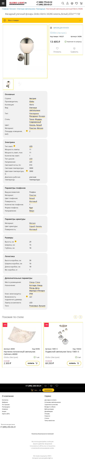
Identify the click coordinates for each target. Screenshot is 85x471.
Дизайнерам (49, 411)
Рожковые (33, 306)
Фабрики (5, 402)
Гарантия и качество (51, 404)
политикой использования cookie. (43, 448)
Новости (47, 416)
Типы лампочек (50, 420)
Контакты (5, 400)
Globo (31, 101)
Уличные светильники (26, 9)
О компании (8, 396)
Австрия (32, 98)
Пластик (32, 128)
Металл (40, 128)
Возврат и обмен (50, 407)
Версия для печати (61, 28)
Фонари (42, 116)
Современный (35, 122)
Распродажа (6, 407)
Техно (31, 119)
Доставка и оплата (50, 400)
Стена (37, 282)
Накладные (40, 9)
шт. (36, 390)
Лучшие (42, 306)
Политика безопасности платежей (42, 434)
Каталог (13, 9)
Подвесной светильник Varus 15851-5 (62, 351)
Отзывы (47, 414)
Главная (5, 9)
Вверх (31, 211)
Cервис (48, 396)
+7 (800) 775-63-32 (44, 2)
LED (30, 146)
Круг (31, 208)
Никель (32, 125)
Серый (32, 226)
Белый (39, 125)
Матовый (33, 201)
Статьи (47, 418)
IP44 (31, 294)
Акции (4, 411)
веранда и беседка (37, 290)
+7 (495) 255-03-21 (44, 4)
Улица (31, 282)
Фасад (31, 288)
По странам (6, 404)
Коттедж (32, 285)
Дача (37, 288)
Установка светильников (53, 402)
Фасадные (33, 116)
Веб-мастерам (49, 409)
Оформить (48, 390)
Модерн (38, 119)
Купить (31, 363)
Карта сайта (6, 414)
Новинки (5, 409)
